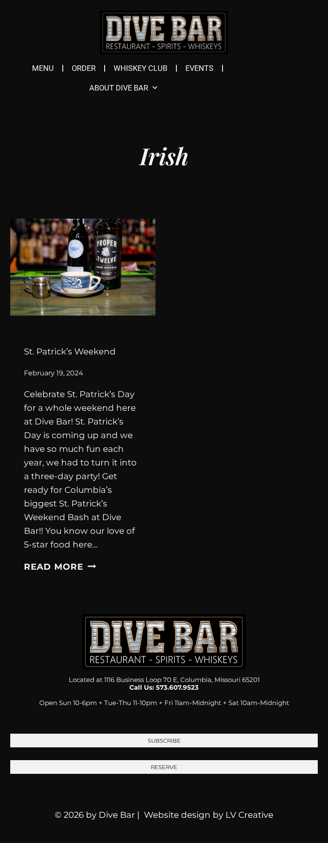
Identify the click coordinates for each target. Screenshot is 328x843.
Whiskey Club (140, 68)
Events (199, 68)
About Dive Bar (118, 87)
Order (84, 68)
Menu (43, 68)
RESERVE (164, 767)
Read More (60, 567)
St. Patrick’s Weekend (70, 351)
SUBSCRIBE (164, 740)
